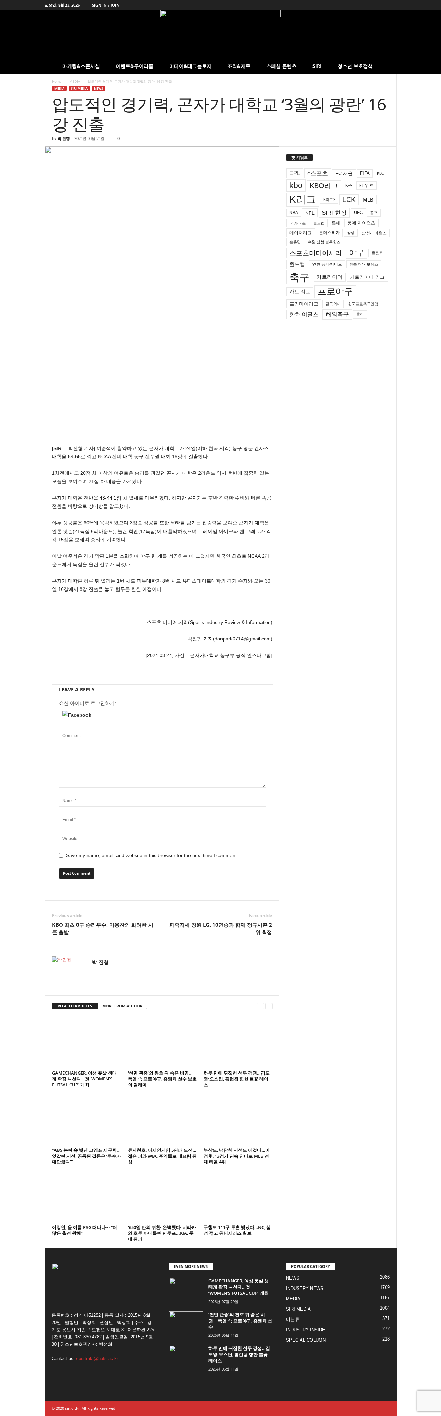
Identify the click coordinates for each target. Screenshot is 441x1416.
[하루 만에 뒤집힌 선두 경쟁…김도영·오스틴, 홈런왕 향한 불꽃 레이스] (238, 1042)
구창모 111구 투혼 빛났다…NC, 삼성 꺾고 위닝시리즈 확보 (237, 1230)
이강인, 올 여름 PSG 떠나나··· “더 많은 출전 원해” (84, 1230)
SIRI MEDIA (79, 88)
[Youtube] (391, 5)
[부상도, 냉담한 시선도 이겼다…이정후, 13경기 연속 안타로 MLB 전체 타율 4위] (238, 1119)
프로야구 (335, 291)
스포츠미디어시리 (315, 253)
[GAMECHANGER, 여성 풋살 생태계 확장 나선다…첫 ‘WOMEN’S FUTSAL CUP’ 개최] (86, 1042)
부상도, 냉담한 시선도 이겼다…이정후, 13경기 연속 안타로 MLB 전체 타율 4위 (237, 1156)
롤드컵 (319, 223)
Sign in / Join (106, 5)
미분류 (292, 1319)
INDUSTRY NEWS (305, 1288)
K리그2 (329, 199)
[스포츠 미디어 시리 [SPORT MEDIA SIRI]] (220, 34)
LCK (349, 199)
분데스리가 (329, 232)
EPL (294, 173)
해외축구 (337, 314)
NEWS (98, 88)
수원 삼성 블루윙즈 (324, 242)
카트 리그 (299, 291)
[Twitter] (359, 5)
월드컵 (297, 264)
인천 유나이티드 (327, 264)
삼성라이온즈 (374, 232)
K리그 (302, 199)
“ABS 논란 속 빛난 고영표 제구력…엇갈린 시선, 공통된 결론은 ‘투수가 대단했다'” (86, 1156)
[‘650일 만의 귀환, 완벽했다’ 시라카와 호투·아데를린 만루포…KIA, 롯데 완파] (162, 1196)
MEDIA (74, 81)
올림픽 (377, 252)
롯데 (336, 223)
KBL (380, 173)
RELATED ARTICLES (75, 1005)
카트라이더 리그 (367, 277)
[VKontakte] (381, 5)
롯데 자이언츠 (361, 222)
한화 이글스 (303, 314)
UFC (358, 212)
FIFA (365, 173)
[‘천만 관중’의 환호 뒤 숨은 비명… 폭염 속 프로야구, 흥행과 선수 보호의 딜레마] (162, 1042)
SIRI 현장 (334, 212)
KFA (348, 185)
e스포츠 (317, 173)
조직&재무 (238, 66)
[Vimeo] (370, 5)
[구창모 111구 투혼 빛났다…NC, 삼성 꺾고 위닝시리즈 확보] (238, 1196)
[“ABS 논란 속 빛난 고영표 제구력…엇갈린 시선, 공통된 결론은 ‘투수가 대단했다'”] (86, 1119)
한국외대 (333, 304)
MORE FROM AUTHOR (122, 1005)
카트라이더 (329, 277)
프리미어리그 (303, 304)
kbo (295, 185)
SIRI (317, 66)
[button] (386, 66)
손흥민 (295, 242)
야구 (356, 252)
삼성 (351, 232)
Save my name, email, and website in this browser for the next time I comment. (152, 855)
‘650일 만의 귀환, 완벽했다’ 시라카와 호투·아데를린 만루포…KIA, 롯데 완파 (162, 1233)
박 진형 (64, 138)
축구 (299, 277)
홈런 (360, 314)
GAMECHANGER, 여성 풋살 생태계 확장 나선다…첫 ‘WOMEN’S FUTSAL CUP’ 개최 (84, 1079)
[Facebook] (349, 5)
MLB (368, 200)
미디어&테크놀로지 (190, 66)
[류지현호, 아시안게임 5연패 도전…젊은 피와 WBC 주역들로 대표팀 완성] (162, 1119)
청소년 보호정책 (355, 66)
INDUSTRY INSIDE (305, 1329)
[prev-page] (260, 1006)
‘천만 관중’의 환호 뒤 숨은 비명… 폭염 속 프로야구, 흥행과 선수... (240, 1320)
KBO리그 (324, 185)
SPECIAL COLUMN (306, 1340)
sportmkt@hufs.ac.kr (97, 1358)
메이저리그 (300, 232)
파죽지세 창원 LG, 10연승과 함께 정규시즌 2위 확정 (220, 928)
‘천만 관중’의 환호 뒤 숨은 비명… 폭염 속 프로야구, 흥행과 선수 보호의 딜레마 (162, 1079)
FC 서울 (344, 173)
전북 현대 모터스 (363, 264)
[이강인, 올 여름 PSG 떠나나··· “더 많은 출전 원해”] (86, 1196)
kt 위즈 (366, 185)
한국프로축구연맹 (363, 304)
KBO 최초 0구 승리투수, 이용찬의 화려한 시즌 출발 (102, 928)
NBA (293, 213)
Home (57, 81)
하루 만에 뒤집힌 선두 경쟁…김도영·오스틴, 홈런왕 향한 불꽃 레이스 (237, 1079)
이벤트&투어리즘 (134, 66)
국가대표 (297, 223)
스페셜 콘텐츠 (281, 66)
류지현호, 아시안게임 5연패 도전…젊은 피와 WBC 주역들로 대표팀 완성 (162, 1156)
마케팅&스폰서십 (81, 66)
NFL (310, 213)
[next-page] (269, 1006)
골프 (374, 213)
